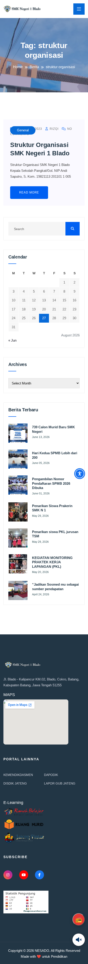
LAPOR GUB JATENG (59, 783)
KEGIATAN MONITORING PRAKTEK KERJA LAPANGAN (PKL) (52, 562)
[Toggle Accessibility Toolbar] (80, 474)
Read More (29, 192)
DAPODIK (51, 775)
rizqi (54, 128)
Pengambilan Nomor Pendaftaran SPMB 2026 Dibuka (51, 483)
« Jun (12, 340)
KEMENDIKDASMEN (18, 775)
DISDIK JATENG (15, 783)
